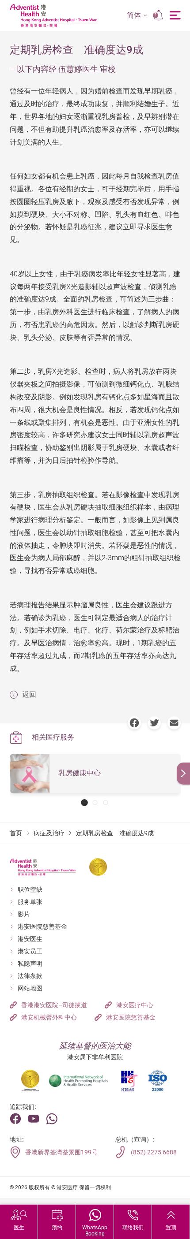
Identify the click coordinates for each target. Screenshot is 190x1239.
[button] (137, 15)
